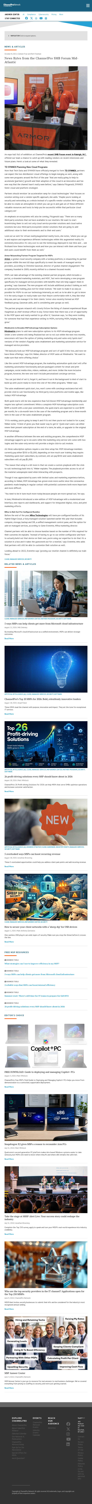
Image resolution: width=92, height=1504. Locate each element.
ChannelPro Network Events (37, 1424)
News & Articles (15, 46)
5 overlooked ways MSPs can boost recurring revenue (32, 853)
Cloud (7, 559)
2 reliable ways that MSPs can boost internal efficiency (30, 985)
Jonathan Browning (25, 858)
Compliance (31, 14)
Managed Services (17, 559)
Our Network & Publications (18, 1437)
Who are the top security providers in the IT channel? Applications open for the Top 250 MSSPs (44, 1293)
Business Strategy (34, 847)
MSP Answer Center (32, 619)
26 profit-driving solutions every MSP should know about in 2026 (38, 776)
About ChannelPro (19, 1425)
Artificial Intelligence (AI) (15, 694)
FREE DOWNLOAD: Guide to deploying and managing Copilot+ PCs (40, 1071)
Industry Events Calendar (36, 1432)
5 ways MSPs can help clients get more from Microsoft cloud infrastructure (44, 623)
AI (23, 14)
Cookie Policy (80, 1459)
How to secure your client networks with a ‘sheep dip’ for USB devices (41, 926)
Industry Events (62, 847)
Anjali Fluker (22, 703)
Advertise (52, 1428)
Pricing (54, 14)
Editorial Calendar (19, 1433)
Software (67, 619)
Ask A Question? (18, 1458)
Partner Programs (47, 619)
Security (28, 559)
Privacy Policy (80, 1454)
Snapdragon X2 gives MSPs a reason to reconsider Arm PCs (35, 1144)
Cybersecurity (44, 14)
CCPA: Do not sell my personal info (81, 1474)
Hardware (51, 847)
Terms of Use (80, 1448)
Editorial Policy (81, 1464)
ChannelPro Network (23, 1298)
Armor (7, 259)
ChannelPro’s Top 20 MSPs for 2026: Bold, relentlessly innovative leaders (43, 699)
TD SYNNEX (70, 170)
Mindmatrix (10, 331)
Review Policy (81, 1443)
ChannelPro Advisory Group (18, 1443)
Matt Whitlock (23, 780)
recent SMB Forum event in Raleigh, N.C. (67, 154)
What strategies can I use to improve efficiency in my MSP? (32, 963)
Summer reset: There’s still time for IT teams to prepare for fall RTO (37, 996)
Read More (9, 638)
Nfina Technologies (39, 515)
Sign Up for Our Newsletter (18, 1448)
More (61, 14)
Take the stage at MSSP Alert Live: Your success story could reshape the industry (42, 1218)
